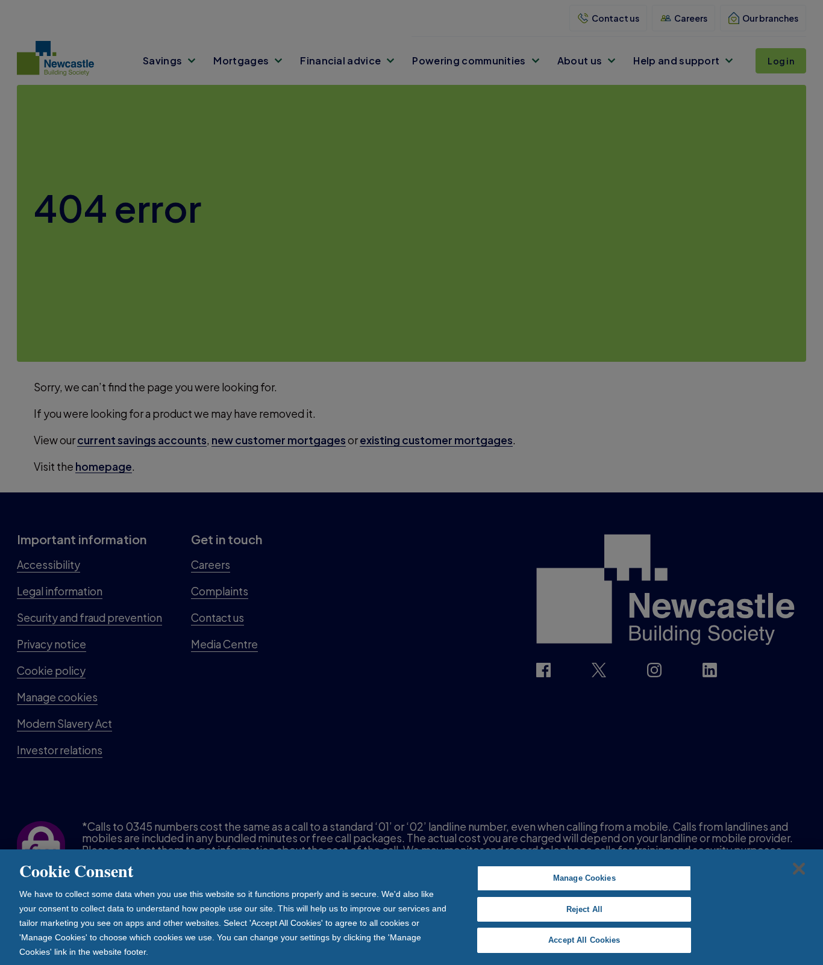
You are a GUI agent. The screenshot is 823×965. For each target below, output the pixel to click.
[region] (411, 907)
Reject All (584, 909)
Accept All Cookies (584, 940)
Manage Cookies (584, 878)
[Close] (799, 868)
